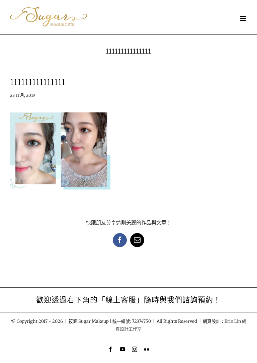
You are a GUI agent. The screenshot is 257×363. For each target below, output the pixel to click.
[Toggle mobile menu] (243, 18)
